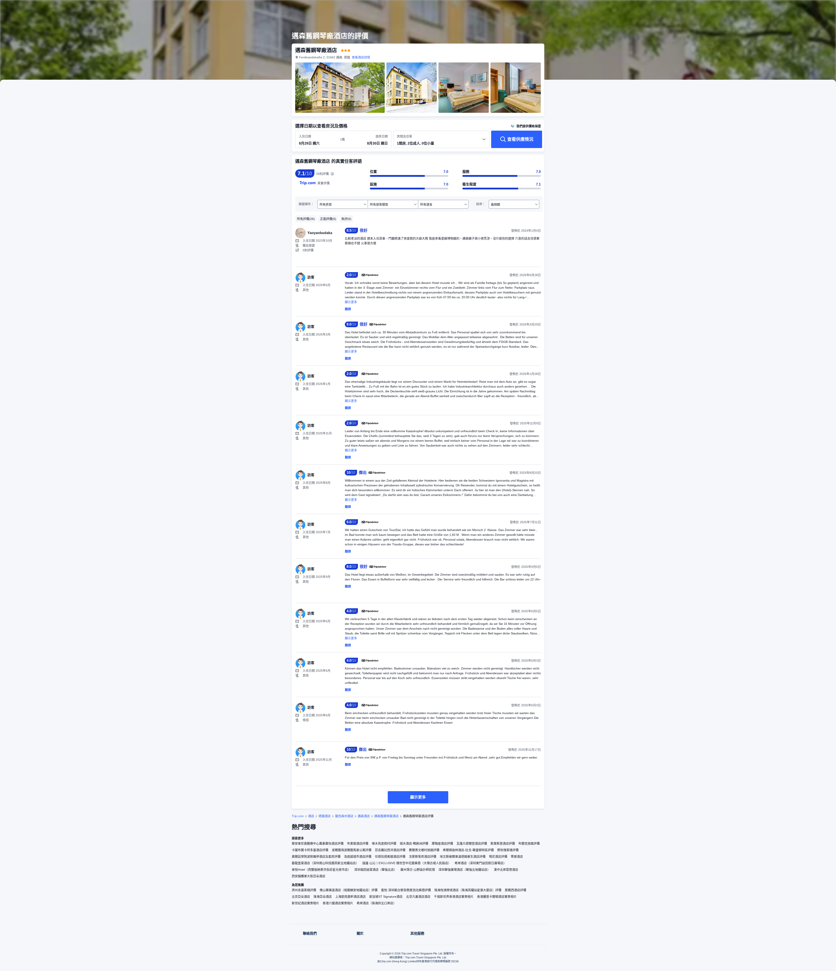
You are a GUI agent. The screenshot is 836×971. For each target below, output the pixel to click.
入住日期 (305, 136)
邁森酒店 (364, 816)
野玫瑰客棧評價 (508, 850)
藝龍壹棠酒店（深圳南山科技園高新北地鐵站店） (325, 863)
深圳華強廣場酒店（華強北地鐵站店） (464, 869)
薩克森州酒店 (344, 816)
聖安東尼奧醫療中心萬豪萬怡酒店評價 (318, 843)
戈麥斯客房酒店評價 (422, 856)
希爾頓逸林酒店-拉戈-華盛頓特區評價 (468, 850)
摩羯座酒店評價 (442, 843)
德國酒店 (325, 816)
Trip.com (298, 816)
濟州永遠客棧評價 (304, 890)
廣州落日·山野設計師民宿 (417, 869)
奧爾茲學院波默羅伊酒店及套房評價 (316, 856)
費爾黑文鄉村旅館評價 (424, 850)
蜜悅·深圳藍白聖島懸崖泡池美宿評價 (406, 890)
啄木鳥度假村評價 (384, 843)
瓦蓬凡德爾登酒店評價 (472, 843)
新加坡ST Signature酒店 (386, 896)
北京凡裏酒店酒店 (418, 896)
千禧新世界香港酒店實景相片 (454, 896)
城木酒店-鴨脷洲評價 (414, 843)
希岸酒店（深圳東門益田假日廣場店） (480, 863)
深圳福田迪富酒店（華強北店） (375, 869)
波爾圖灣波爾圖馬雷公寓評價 (351, 850)
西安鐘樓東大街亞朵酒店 (308, 876)
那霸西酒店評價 (515, 890)
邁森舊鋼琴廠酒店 (386, 816)
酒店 (311, 816)
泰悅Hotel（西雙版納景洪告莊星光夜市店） (321, 869)
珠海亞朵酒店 (323, 896)
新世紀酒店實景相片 (305, 903)
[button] (605, 7)
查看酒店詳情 (361, 57)
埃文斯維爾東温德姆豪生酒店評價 (462, 856)
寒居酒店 (517, 856)
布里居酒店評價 (357, 843)
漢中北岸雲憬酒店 (506, 869)
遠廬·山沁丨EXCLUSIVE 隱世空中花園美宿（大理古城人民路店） (406, 863)
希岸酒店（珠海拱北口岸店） (376, 903)
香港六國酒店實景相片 (338, 903)
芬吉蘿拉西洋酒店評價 (390, 850)
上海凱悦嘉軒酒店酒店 (350, 896)
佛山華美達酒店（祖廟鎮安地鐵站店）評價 (349, 890)
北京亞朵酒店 (301, 896)
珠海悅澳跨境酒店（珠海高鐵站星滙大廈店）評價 (467, 890)
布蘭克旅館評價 (529, 843)
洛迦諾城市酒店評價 (357, 856)
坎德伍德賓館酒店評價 (390, 856)
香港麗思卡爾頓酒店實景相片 (497, 896)
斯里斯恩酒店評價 (502, 843)
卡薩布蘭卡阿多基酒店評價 (310, 850)
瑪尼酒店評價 (498, 856)
